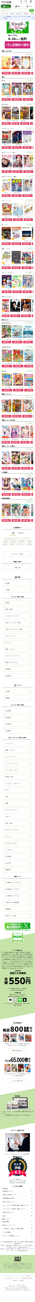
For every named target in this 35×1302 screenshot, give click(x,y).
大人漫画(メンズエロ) (12, 895)
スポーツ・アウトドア (12, 656)
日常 (7, 796)
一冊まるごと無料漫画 (12, 902)
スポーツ (8, 816)
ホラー (8, 790)
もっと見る (29, 54)
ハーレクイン (26, 538)
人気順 (8, 590)
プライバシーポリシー (10, 1275)
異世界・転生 (10, 776)
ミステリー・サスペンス (13, 783)
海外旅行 (8, 675)
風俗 (12, 544)
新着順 (8, 698)
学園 (7, 803)
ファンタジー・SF (11, 770)
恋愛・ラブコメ (10, 750)
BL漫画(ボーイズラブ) (13, 889)
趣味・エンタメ (10, 649)
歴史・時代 (9, 823)
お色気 (13, 541)
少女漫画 (8, 724)
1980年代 (22, 541)
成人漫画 (8, 856)
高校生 (30, 544)
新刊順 (8, 583)
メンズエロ (9, 849)
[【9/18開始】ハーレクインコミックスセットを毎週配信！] (17, 17)
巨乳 (6, 541)
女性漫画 (8, 730)
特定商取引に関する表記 (26, 1278)
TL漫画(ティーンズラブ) (13, 882)
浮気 (5, 544)
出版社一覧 (19, 13)
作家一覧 (12, 13)
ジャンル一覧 (5, 13)
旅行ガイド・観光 (11, 915)
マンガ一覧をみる (17, 1080)
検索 (31, 10)
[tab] (6, 6)
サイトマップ (16, 1278)
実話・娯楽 (9, 609)
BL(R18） (9, 863)
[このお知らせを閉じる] (33, 17)
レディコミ (9, 836)
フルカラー (21, 544)
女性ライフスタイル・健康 (14, 629)
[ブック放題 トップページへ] (6, 2)
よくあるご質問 (8, 1278)
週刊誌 (8, 602)
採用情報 (21, 1280)
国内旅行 (8, 669)
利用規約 (28, 1275)
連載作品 (8, 869)
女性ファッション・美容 (13, 622)
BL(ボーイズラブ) (11, 843)
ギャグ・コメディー (12, 810)
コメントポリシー (20, 1275)
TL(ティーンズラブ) (12, 830)
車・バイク (9, 642)
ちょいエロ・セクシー (12, 538)
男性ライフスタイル (12, 662)
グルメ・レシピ (10, 636)
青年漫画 (8, 717)
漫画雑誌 (26, 13)
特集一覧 (17, 567)
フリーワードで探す (17, 554)
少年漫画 (8, 710)
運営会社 (15, 1280)
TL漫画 (32, 13)
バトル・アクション (12, 763)
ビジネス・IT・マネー (12, 616)
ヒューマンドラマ (11, 756)
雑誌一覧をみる (17, 1050)
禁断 (29, 541)
